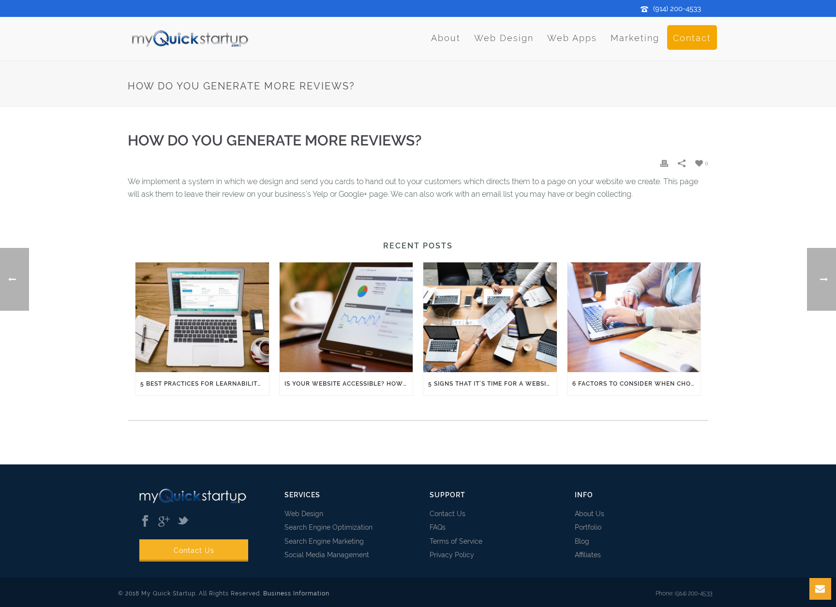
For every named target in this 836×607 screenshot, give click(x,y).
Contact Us (194, 550)
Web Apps (572, 38)
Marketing (635, 38)
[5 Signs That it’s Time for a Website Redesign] (490, 317)
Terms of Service (456, 541)
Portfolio (588, 527)
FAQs (438, 527)
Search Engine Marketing (324, 541)
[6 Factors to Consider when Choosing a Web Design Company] (634, 317)
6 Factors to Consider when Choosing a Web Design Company (636, 383)
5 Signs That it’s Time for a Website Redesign (492, 383)
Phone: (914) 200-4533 (684, 593)
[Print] (664, 163)
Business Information (296, 593)
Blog (582, 541)
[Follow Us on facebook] (145, 521)
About (446, 38)
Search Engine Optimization (328, 527)
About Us (589, 514)
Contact (692, 38)
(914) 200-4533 (677, 8)
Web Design (504, 38)
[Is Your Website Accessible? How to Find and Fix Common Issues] (346, 317)
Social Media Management (326, 555)
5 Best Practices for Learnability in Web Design (204, 383)
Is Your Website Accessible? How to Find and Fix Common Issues (348, 383)
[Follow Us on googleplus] (164, 521)
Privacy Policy (452, 555)
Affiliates (588, 555)
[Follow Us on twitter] (183, 521)
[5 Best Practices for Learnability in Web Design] (202, 317)
